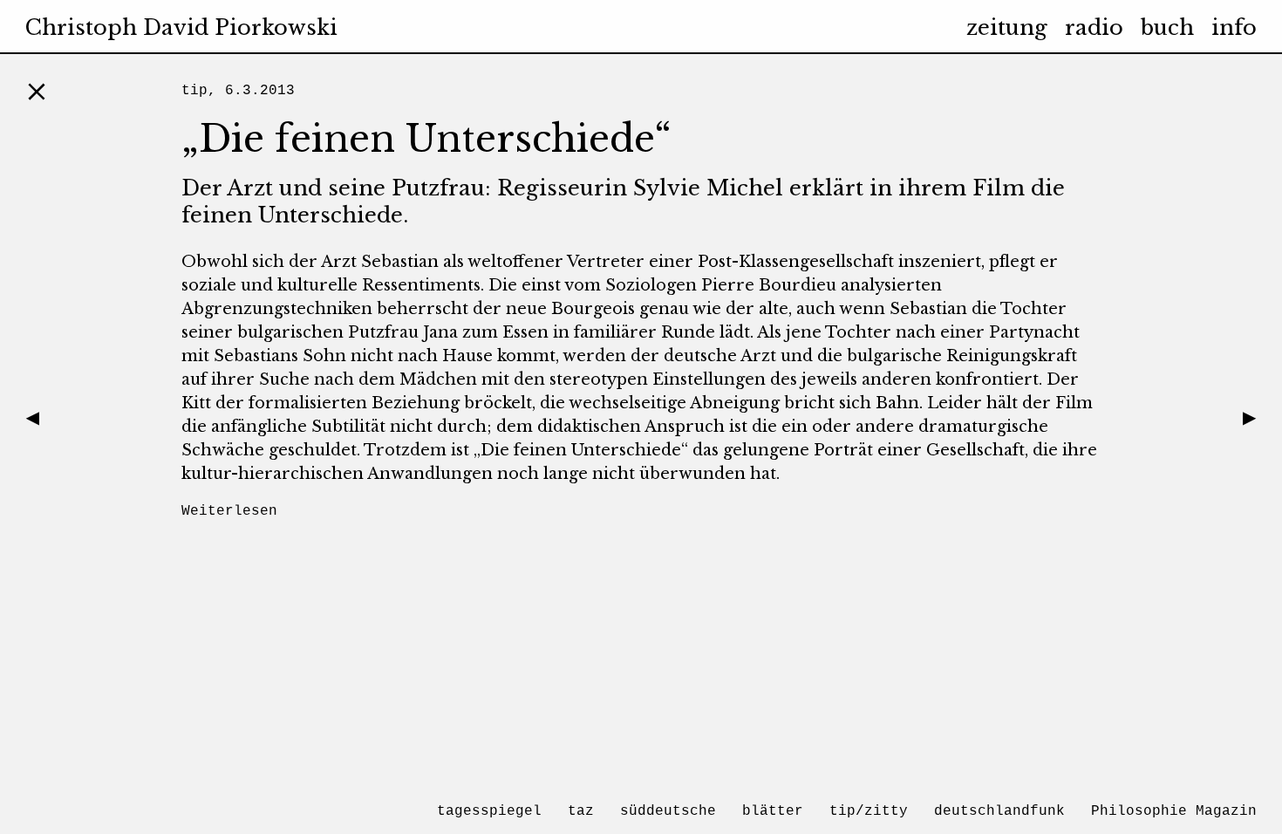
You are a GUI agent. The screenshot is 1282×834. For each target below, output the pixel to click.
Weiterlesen (229, 511)
